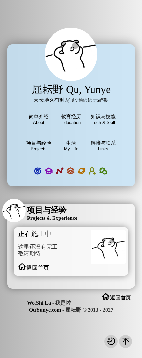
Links (103, 145)
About (39, 119)
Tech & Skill (103, 119)
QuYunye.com (45, 310)
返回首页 (37, 268)
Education (71, 119)
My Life (71, 145)
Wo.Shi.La (39, 303)
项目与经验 (47, 210)
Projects (38, 145)
